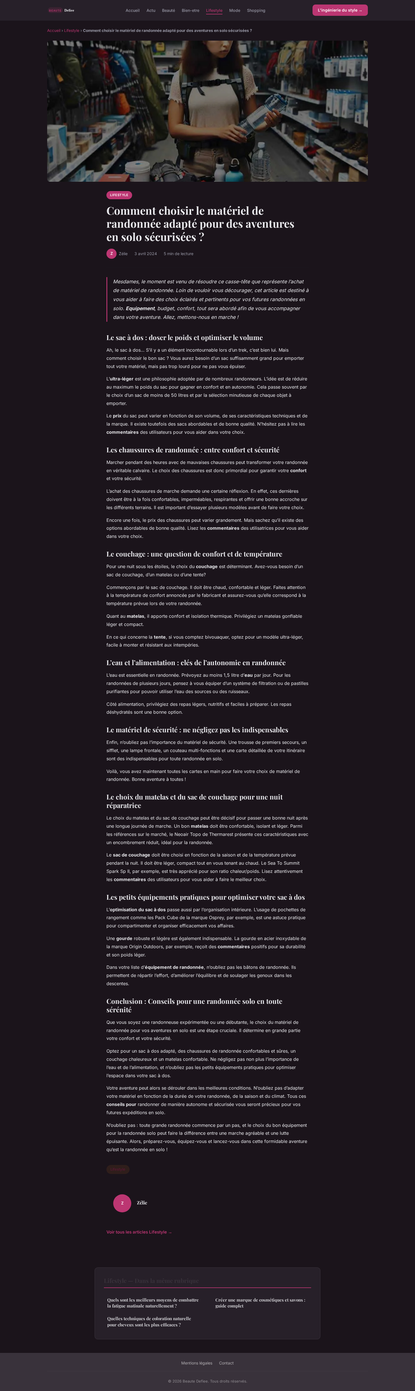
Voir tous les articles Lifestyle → (139, 1232)
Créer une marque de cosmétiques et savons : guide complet (260, 1303)
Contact (226, 1363)
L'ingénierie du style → (340, 10)
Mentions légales (196, 1363)
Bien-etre (190, 10)
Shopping (256, 10)
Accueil (133, 10)
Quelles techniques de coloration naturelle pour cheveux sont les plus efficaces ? (149, 1321)
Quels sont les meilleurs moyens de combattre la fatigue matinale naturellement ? (153, 1303)
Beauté (168, 10)
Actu (151, 10)
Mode (234, 10)
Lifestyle (214, 10)
